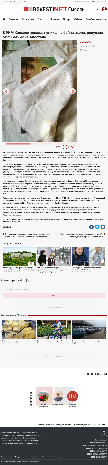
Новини (55, 19)
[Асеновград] (97, 454)
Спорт (67, 19)
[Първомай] (98, 451)
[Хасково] (98, 442)
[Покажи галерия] (75, 46)
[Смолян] (54, 9)
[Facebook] (104, 434)
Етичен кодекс (34, 457)
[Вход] (104, 9)
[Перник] (99, 457)
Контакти (97, 374)
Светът (42, 19)
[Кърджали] (96, 448)
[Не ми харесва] (73, 147)
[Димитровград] (95, 445)
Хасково (85, 42)
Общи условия (20, 457)
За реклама (57, 457)
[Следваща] (73, 91)
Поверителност (7, 457)
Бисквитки (46, 457)
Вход (98, 9)
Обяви (78, 19)
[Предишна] (6, 91)
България (28, 19)
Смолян (13, 19)
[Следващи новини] (102, 261)
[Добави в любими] (58, 147)
